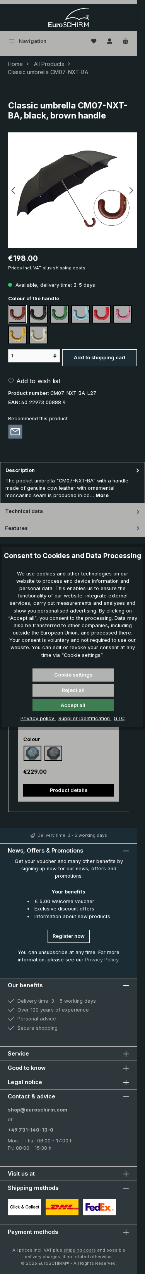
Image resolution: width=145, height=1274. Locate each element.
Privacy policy (38, 718)
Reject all (73, 690)
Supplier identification (84, 718)
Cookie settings (73, 675)
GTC (119, 718)
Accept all (73, 705)
